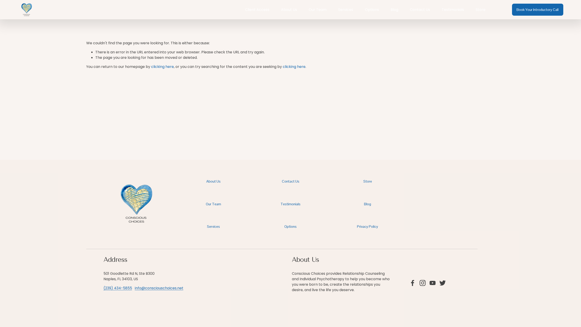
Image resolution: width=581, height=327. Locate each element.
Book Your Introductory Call (538, 9)
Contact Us (420, 9)
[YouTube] (432, 283)
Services (345, 9)
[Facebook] (412, 283)
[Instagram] (422, 283)
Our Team (318, 9)
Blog (394, 9)
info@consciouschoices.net (159, 288)
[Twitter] (442, 283)
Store (480, 9)
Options (372, 9)
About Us (289, 9)
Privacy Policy (367, 226)
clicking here (162, 66)
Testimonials (453, 9)
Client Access (257, 9)
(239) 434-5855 (117, 288)
